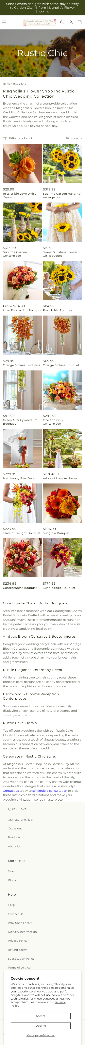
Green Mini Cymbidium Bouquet (20, 421)
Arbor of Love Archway (60, 478)
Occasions (15, 828)
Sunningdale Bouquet (59, 588)
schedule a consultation (49, 790)
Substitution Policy (21, 958)
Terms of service (19, 967)
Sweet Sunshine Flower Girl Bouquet (60, 253)
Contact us (11, 790)
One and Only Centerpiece (53, 421)
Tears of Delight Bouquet (22, 533)
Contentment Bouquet (20, 588)
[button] (62, 22)
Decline (40, 1025)
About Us (14, 846)
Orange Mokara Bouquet (61, 365)
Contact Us (15, 914)
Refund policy (17, 950)
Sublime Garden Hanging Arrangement (62, 195)
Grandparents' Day (21, 819)
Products (14, 837)
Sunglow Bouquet (56, 533)
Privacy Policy (17, 940)
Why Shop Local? (20, 923)
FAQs (11, 905)
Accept (40, 1016)
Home (6, 83)
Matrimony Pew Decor (20, 478)
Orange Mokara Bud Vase (21, 365)
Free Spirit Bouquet (57, 310)
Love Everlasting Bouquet (22, 310)
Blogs (12, 880)
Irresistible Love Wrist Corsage (19, 195)
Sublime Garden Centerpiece (15, 253)
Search (12, 871)
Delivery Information (22, 932)
